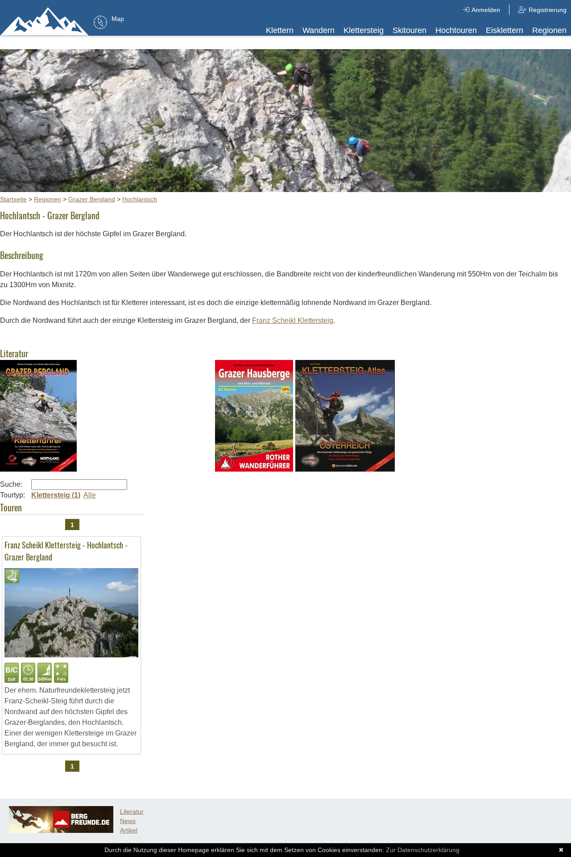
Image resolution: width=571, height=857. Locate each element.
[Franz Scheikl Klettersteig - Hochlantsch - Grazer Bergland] (71, 655)
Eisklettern (504, 30)
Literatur (132, 811)
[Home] (44, 21)
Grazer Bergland (91, 199)
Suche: (11, 484)
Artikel (128, 830)
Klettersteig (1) (55, 495)
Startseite (13, 199)
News (128, 820)
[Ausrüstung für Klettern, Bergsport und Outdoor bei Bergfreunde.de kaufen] (61, 830)
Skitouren (409, 30)
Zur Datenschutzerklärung (422, 849)
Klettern (280, 30)
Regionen (549, 30)
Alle (89, 495)
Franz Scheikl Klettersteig (292, 320)
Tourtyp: (12, 495)
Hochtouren (456, 30)
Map (118, 18)
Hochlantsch (139, 199)
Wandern (318, 30)
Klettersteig (363, 30)
